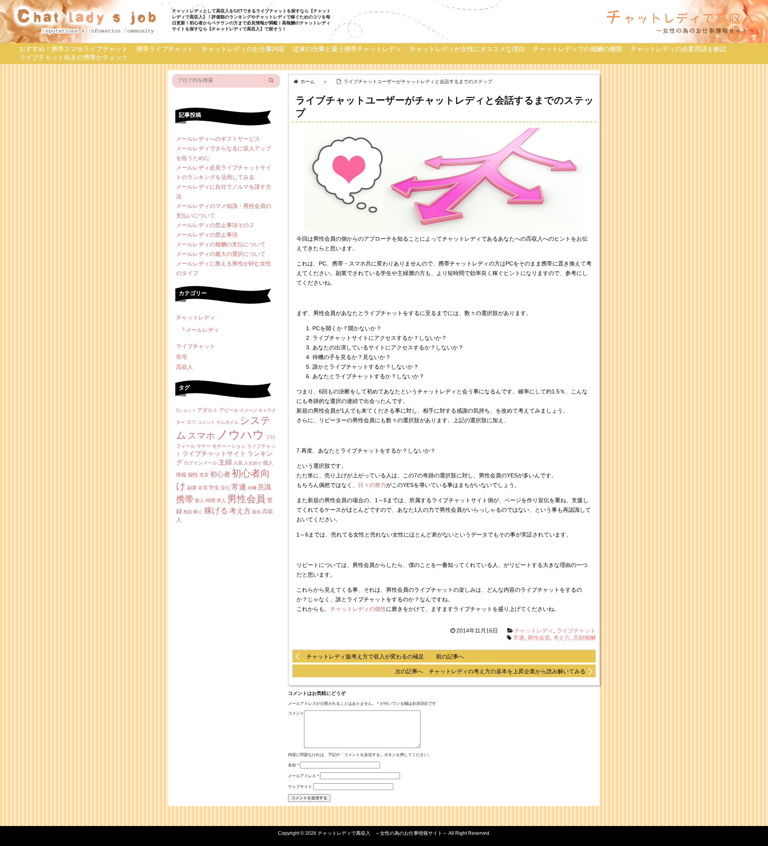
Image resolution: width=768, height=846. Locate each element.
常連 (518, 637)
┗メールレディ (199, 330)
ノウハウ (240, 434)
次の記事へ (412, 671)
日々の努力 (372, 485)
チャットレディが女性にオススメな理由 (467, 49)
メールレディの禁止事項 (207, 234)
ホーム (307, 81)
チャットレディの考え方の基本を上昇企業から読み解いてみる (507, 671)
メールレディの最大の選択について (221, 254)
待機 (252, 487)
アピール (228, 410)
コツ (191, 422)
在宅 (181, 356)
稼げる (216, 510)
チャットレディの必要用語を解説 (678, 49)
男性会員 (539, 637)
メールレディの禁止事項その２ (215, 225)
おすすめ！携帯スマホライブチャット (73, 49)
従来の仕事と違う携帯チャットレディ (347, 49)
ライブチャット (576, 630)
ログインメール (200, 463)
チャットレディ (533, 630)
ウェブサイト (300, 786)
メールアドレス (303, 776)
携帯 (185, 499)
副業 (192, 488)
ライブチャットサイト (214, 453)
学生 (214, 488)
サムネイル (227, 422)
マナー (203, 446)
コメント (296, 713)
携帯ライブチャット (165, 49)
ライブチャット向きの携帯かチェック (73, 57)
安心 (225, 488)
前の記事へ (450, 656)
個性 (193, 475)
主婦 (225, 462)
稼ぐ (198, 512)
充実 (204, 475)
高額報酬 (584, 637)
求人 (221, 500)
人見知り (253, 463)
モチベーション (229, 446)
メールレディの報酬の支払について (221, 244)
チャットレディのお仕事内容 (243, 49)
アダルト (207, 410)
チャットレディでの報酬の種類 (577, 49)
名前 (293, 765)
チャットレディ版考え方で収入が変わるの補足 (365, 656)
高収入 (184, 367)
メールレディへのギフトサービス (218, 139)
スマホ (201, 436)
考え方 (561, 637)
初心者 (220, 474)
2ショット (186, 410)
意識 (264, 487)
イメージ (248, 410)
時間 (210, 500)
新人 (199, 500)
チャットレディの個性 (358, 609)
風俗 (256, 511)
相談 (187, 511)
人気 (238, 463)
